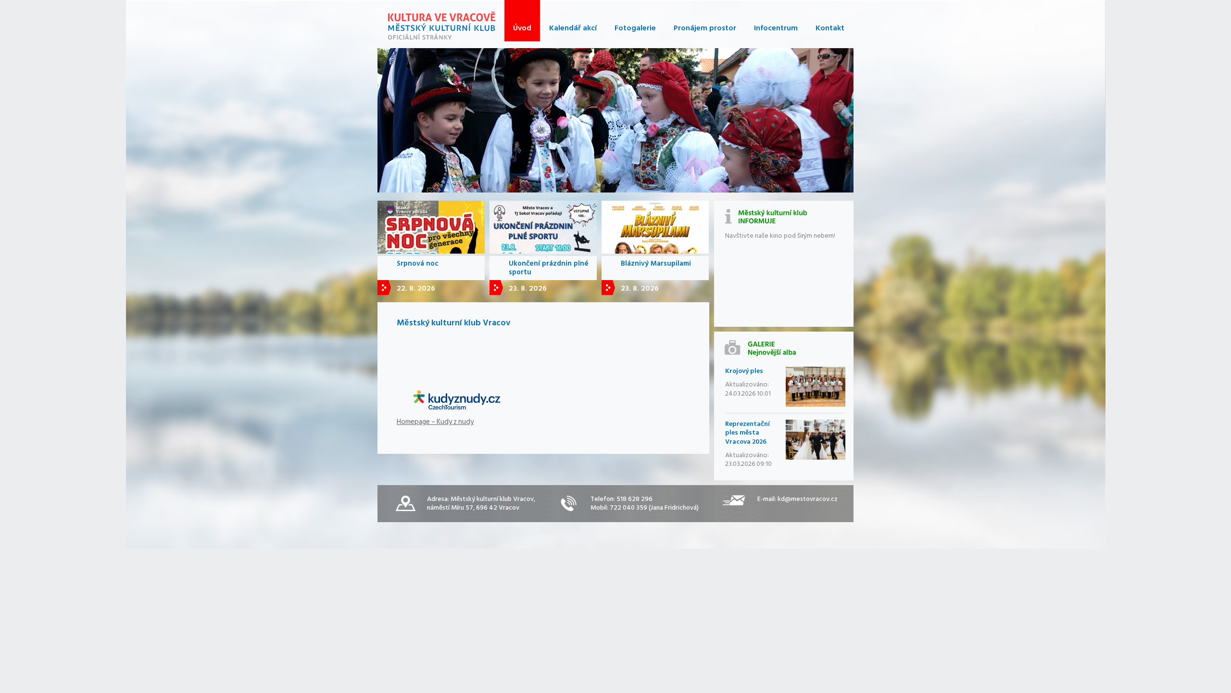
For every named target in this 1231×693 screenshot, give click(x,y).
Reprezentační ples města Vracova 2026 (747, 432)
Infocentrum (776, 28)
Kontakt (830, 28)
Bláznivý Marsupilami (656, 263)
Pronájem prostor (705, 28)
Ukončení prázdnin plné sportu (549, 267)
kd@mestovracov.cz (808, 498)
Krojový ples (744, 370)
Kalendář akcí (573, 28)
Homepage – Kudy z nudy (435, 422)
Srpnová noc (418, 263)
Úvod (522, 28)
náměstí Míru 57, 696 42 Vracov (473, 507)
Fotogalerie (635, 28)
